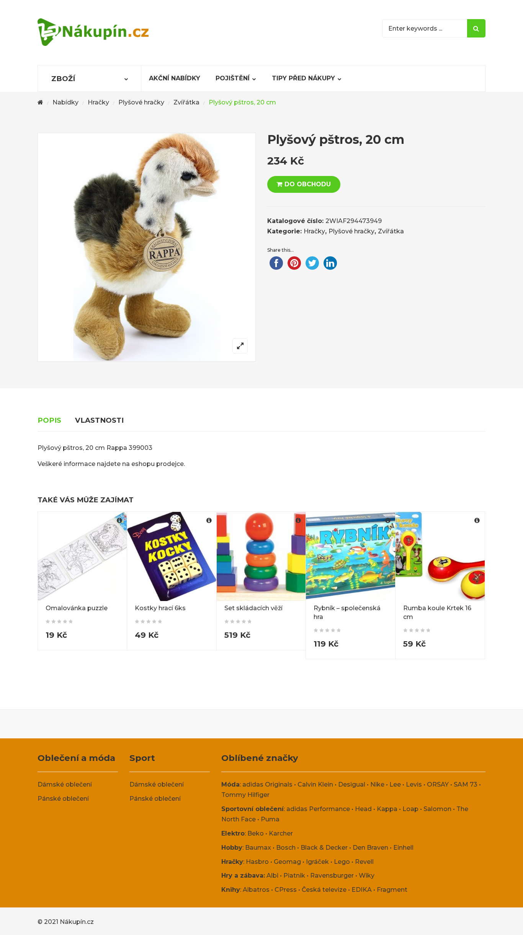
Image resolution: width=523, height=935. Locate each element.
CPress (286, 889)
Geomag (287, 861)
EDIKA (361, 889)
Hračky (98, 102)
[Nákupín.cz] (93, 32)
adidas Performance (318, 809)
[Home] (40, 103)
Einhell (403, 847)
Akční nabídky (174, 78)
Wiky (366, 875)
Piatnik (294, 875)
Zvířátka (186, 102)
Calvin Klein (315, 784)
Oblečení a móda (76, 758)
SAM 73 (465, 784)
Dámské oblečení (65, 784)
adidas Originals (267, 784)
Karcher (281, 833)
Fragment (392, 889)
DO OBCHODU (307, 184)
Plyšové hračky (141, 102)
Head (363, 809)
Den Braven (370, 847)
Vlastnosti (99, 420)
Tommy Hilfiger (245, 794)
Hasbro (257, 861)
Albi (272, 875)
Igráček (317, 861)
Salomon (437, 809)
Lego (342, 861)
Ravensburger (332, 875)
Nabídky (65, 102)
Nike (377, 784)
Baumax (258, 847)
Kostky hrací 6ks (160, 608)
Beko (255, 833)
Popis (49, 420)
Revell (364, 861)
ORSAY (438, 784)
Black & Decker (324, 847)
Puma (270, 819)
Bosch (286, 847)
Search (476, 28)
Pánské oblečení (63, 798)
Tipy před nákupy (303, 78)
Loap (410, 809)
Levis (414, 784)
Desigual (351, 784)
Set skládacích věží (253, 608)
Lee (395, 784)
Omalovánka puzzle (77, 608)
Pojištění (233, 78)
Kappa (387, 809)
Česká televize (324, 889)
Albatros (256, 889)
